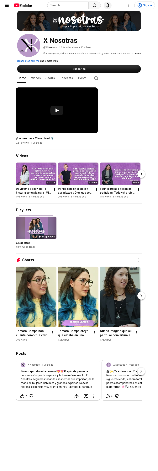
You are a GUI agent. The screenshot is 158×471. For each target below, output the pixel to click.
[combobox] (69, 5)
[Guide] (7, 5)
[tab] (21, 78)
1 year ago (47, 364)
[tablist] (79, 78)
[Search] (94, 5)
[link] (58, 381)
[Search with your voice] (108, 5)
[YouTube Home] (22, 5)
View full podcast (25, 247)
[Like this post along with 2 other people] (22, 396)
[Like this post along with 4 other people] (108, 396)
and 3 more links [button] (49, 61)
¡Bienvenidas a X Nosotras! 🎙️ (35, 138)
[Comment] (86, 396)
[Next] (141, 174)
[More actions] (54, 190)
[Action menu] (93, 396)
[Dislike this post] (31, 396)
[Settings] (129, 5)
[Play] (56, 110)
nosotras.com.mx (29, 61)
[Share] (77, 396)
